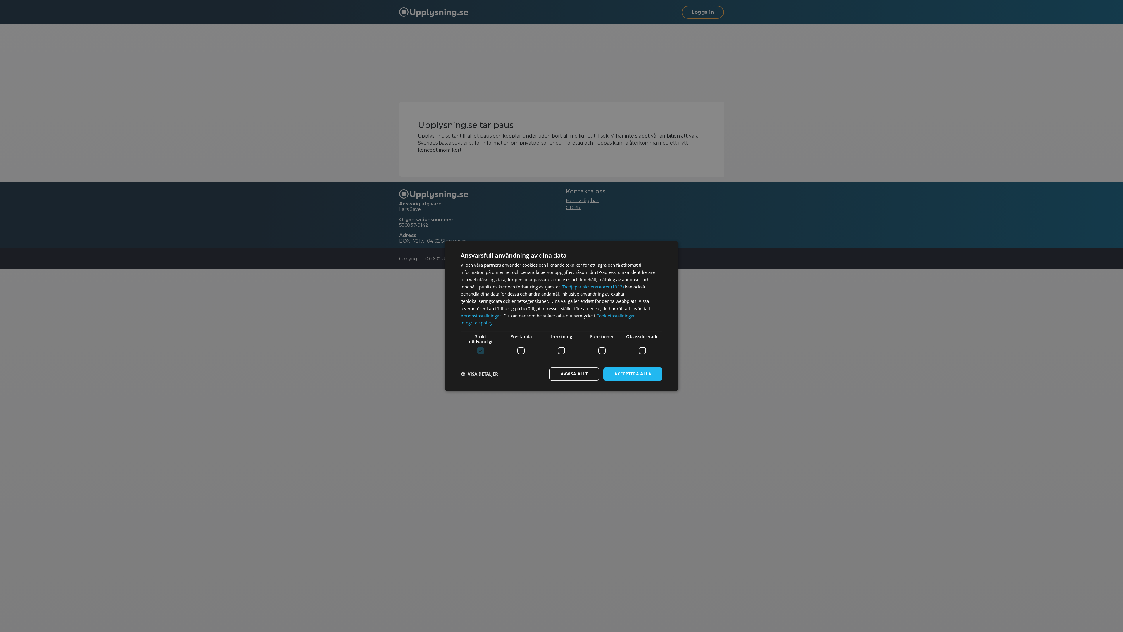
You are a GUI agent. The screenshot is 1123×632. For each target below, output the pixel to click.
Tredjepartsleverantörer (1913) (593, 287)
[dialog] (561, 316)
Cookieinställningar (615, 316)
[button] (479, 374)
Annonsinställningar (481, 316)
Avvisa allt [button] (574, 374)
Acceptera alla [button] (632, 374)
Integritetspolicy (477, 323)
